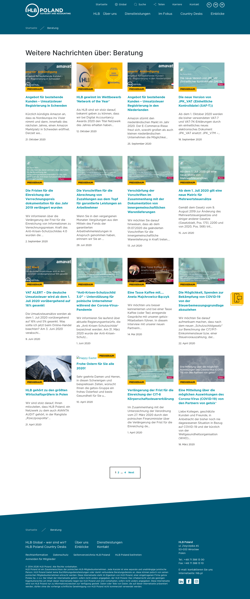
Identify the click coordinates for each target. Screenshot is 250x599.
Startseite (101, 4)
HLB (96, 13)
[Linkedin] (181, 581)
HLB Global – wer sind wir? (46, 542)
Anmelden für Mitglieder (41, 559)
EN (216, 5)
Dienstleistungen (137, 13)
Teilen (161, 4)
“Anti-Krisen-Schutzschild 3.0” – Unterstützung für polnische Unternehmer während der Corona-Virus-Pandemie (98, 301)
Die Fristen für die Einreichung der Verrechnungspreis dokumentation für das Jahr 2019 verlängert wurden (47, 199)
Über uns (110, 13)
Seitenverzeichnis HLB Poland (91, 555)
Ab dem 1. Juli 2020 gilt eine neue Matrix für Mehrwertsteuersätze (200, 195)
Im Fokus (165, 13)
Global (123, 4)
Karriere (177, 4)
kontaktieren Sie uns (200, 569)
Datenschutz (60, 555)
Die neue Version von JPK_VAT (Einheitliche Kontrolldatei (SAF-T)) (196, 101)
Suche (142, 4)
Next (131, 472)
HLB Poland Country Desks (46, 547)
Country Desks (191, 13)
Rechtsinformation (37, 555)
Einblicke (217, 13)
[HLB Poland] (48, 9)
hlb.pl (199, 573)
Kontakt (194, 4)
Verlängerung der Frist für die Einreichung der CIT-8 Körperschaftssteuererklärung (151, 394)
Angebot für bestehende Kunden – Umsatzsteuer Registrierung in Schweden (46, 101)
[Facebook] (188, 581)
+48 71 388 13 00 (194, 559)
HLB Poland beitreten (128, 555)
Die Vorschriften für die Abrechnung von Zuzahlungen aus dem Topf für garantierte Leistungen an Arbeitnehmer (99, 199)
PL (209, 5)
